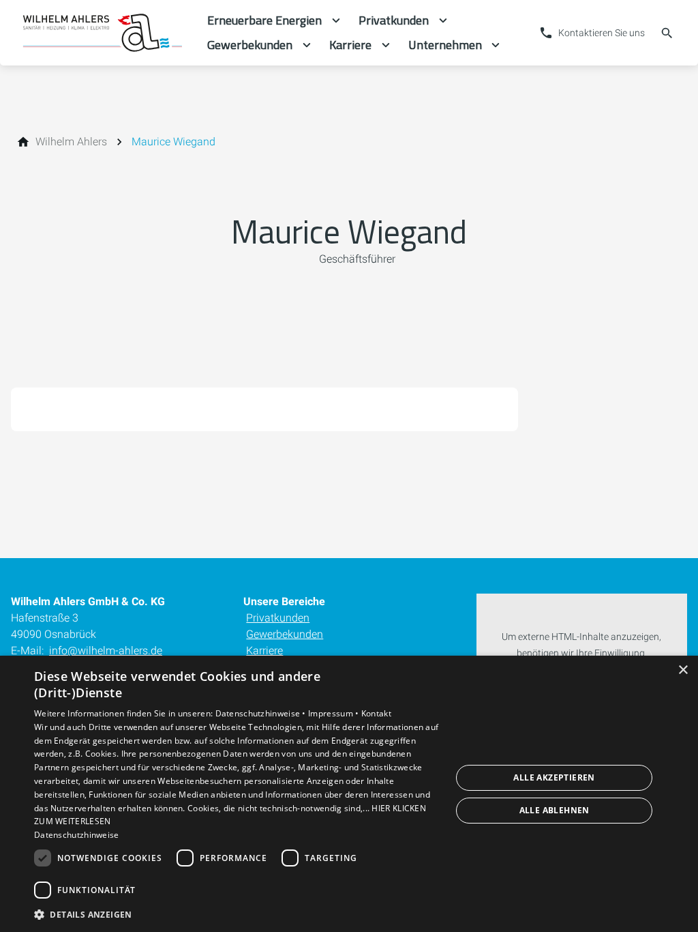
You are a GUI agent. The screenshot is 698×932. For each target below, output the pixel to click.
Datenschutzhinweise (76, 835)
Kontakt (376, 713)
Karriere (264, 650)
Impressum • (334, 713)
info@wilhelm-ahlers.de (105, 650)
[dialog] (349, 794)
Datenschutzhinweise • (262, 713)
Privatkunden (277, 617)
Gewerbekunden (284, 634)
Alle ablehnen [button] (554, 810)
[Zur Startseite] (103, 32)
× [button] (683, 670)
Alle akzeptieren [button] (553, 777)
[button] (236, 914)
